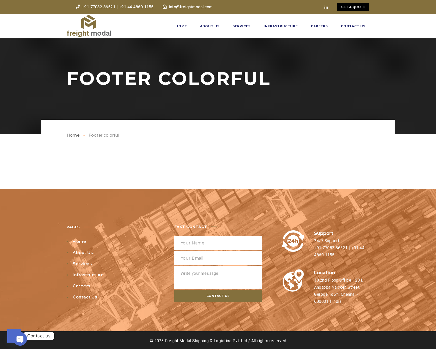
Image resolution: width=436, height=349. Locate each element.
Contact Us (85, 297)
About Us (83, 252)
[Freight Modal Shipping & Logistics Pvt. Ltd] (89, 26)
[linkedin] (326, 7)
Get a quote (353, 7)
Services (82, 263)
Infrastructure (88, 274)
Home (73, 135)
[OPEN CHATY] (14, 336)
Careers (82, 286)
